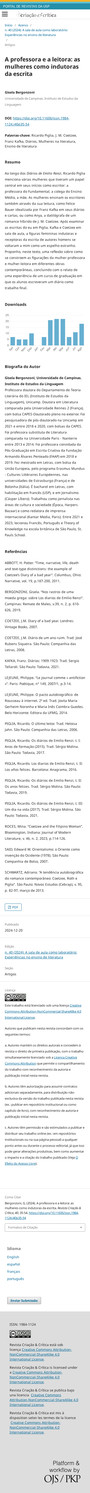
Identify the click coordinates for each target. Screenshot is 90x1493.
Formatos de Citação (23, 1227)
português (15, 1278)
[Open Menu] (5, 14)
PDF (15, 907)
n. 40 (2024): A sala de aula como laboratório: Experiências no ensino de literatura (36, 32)
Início (8, 25)
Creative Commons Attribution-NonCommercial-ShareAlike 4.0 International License (43, 1011)
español (13, 1264)
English (13, 1257)
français (13, 1271)
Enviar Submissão (24, 1300)
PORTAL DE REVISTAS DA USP (26, 6)
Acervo (23, 25)
